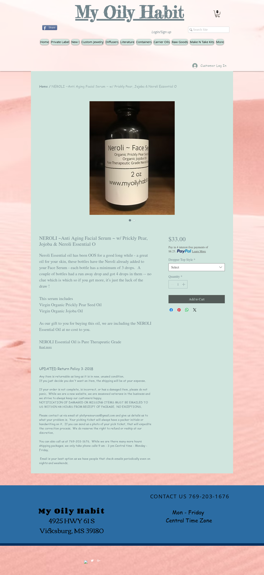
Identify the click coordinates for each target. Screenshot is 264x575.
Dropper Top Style (182, 260)
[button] (217, 14)
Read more (45, 347)
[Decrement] (172, 284)
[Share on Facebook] (171, 309)
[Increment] (184, 284)
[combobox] (197, 267)
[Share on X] (194, 309)
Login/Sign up (161, 32)
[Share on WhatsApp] (186, 309)
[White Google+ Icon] (98, 560)
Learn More (199, 251)
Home (43, 86)
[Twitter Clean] (92, 560)
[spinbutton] (178, 284)
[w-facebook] (85, 562)
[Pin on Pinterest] (179, 309)
